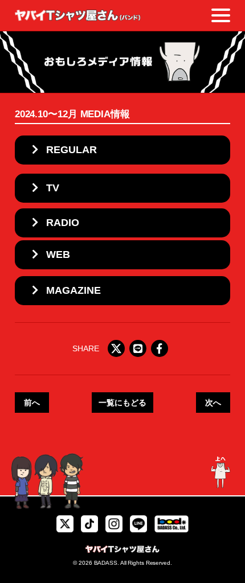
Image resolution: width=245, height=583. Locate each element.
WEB (58, 254)
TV (52, 188)
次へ (213, 402)
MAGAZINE (73, 290)
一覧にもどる (122, 402)
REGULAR (71, 149)
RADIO (62, 222)
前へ (32, 402)
